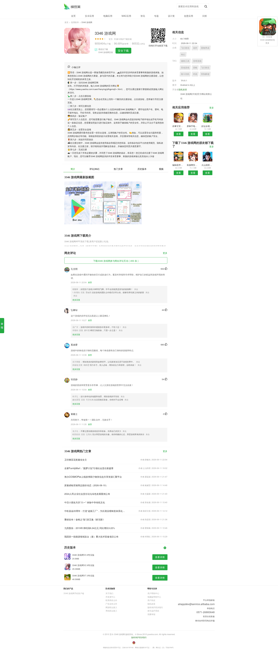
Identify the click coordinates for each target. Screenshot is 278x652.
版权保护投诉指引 (155, 607)
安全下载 (123, 50)
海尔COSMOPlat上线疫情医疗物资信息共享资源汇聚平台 (93, 476)
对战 (195, 73)
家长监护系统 (153, 610)
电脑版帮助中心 (154, 596)
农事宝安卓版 (178, 126)
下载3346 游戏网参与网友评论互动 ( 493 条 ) (116, 260)
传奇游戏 (197, 60)
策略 (195, 67)
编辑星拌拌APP (178, 164)
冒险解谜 (205, 73)
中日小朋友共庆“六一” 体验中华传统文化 (84, 502)
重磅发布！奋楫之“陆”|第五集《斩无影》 (84, 519)
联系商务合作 (111, 600)
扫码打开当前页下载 (158, 45)
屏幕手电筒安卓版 (193, 126)
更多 (165, 253)
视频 (161, 168)
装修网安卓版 (193, 164)
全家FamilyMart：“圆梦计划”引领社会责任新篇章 (88, 468)
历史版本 (142, 168)
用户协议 (151, 600)
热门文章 (118, 168)
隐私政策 (183, 89)
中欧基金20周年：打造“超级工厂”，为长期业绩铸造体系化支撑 (95, 511)
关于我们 (109, 593)
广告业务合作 (111, 603)
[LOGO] (72, 6)
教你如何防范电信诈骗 (205, 620)
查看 (178, 133)
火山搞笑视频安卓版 (207, 164)
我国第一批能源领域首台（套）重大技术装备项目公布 (91, 536)
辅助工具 (185, 60)
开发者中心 (110, 596)
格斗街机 (185, 73)
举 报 (2, 325)
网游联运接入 (111, 607)
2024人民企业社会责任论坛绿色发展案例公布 (87, 493)
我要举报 (151, 614)
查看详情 (160, 557)
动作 (195, 47)
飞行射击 (185, 47)
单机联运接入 (111, 610)
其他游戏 (185, 67)
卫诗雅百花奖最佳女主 (75, 459)
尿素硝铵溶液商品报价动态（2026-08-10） (86, 485)
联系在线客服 (209, 616)
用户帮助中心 (153, 593)
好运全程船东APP (207, 126)
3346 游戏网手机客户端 (74, 593)
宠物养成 (205, 47)
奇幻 (183, 54)
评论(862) (94, 168)
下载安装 (128, 39)
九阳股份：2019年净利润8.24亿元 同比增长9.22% (89, 528)
